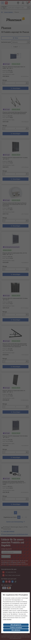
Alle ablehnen (16, 630)
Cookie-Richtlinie (7, 619)
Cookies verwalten (16, 627)
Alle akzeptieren (16, 625)
